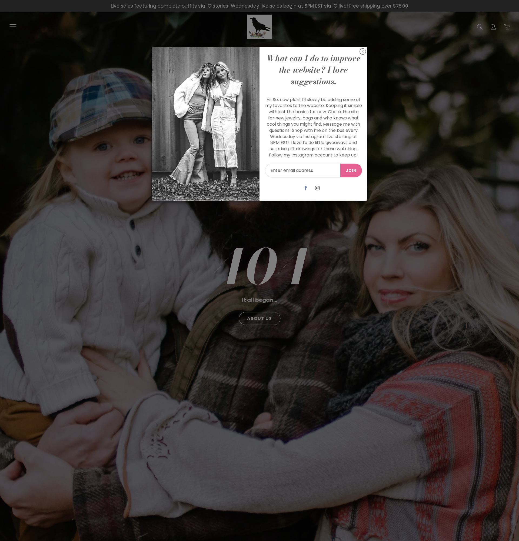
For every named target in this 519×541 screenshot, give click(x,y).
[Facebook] (306, 188)
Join (351, 170)
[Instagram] (317, 188)
